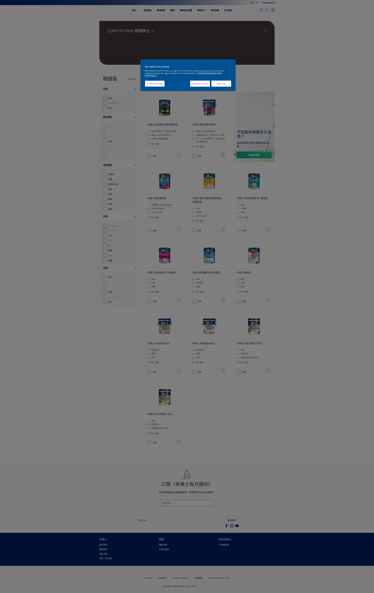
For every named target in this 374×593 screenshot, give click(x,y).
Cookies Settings (154, 83)
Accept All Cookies (200, 83)
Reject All (221, 83)
